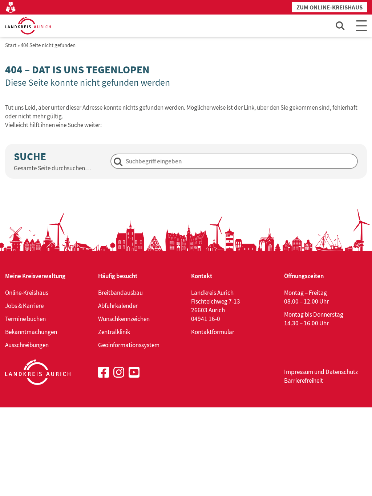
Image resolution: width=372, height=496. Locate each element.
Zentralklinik (114, 332)
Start (10, 45)
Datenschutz (342, 372)
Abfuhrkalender (118, 306)
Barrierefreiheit (303, 381)
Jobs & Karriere (24, 306)
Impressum (298, 372)
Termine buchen (25, 319)
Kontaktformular (212, 332)
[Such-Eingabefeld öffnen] (340, 26)
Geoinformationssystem (128, 345)
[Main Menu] (361, 26)
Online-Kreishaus (26, 293)
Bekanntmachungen (31, 332)
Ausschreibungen (27, 345)
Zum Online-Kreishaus (329, 7)
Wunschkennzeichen (124, 319)
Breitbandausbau (120, 293)
